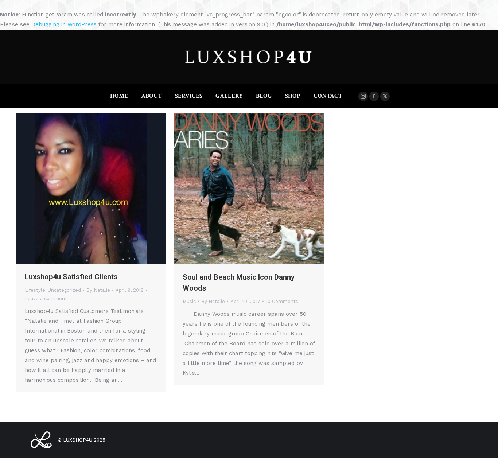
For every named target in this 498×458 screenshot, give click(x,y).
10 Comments (282, 301)
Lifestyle (35, 290)
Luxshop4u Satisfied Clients (71, 276)
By (98, 290)
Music (189, 301)
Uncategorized (64, 290)
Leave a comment (46, 298)
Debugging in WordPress (64, 24)
